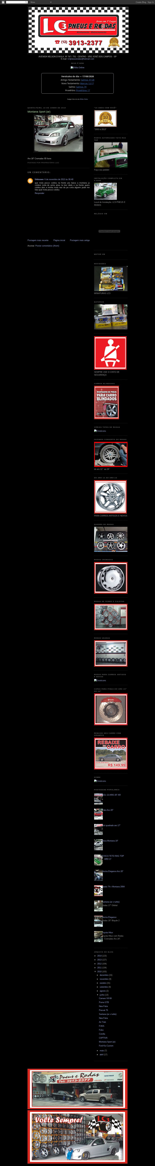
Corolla (102, 1034)
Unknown (39, 179)
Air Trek (102, 1022)
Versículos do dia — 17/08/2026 (77, 76)
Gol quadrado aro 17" (111, 825)
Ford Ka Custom (106, 1046)
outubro (103, 983)
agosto (103, 991)
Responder (39, 193)
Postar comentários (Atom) (47, 246)
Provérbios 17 (83, 90)
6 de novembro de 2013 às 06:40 (59, 179)
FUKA (101, 1026)
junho (102, 995)
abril (102, 1054)
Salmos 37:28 (87, 79)
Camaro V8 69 (105, 998)
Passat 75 (103, 1010)
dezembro (104, 975)
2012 (99, 964)
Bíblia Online (84, 99)
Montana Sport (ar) (107, 1042)
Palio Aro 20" (107, 810)
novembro (104, 979)
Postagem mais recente (38, 240)
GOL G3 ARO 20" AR (111, 795)
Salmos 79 (81, 86)
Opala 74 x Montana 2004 (113, 887)
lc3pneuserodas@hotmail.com (81, 59)
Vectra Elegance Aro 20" (112, 871)
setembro (104, 987)
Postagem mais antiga (80, 240)
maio (102, 1050)
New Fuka (103, 1006)
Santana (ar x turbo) (110, 902)
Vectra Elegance (109, 917)
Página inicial (59, 240)
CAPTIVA (103, 1038)
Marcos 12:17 (87, 83)
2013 (99, 960)
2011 (99, 968)
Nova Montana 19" (110, 841)
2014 (99, 956)
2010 (99, 971)
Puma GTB (104, 1002)
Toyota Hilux (107, 932)
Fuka (101, 1030)
